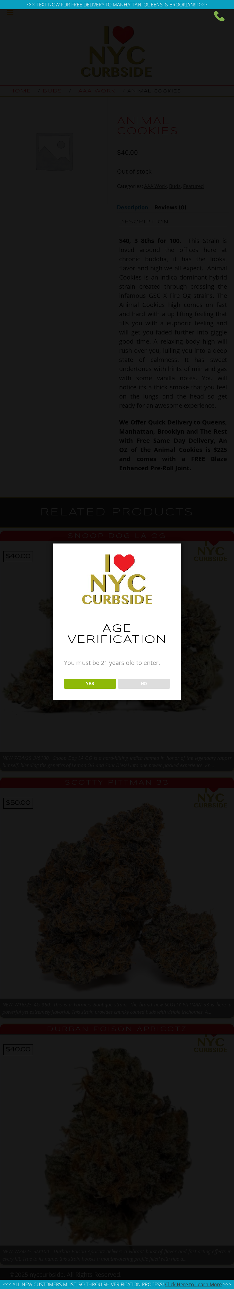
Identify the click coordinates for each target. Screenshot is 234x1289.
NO (144, 683)
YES (90, 683)
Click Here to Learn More (193, 1284)
